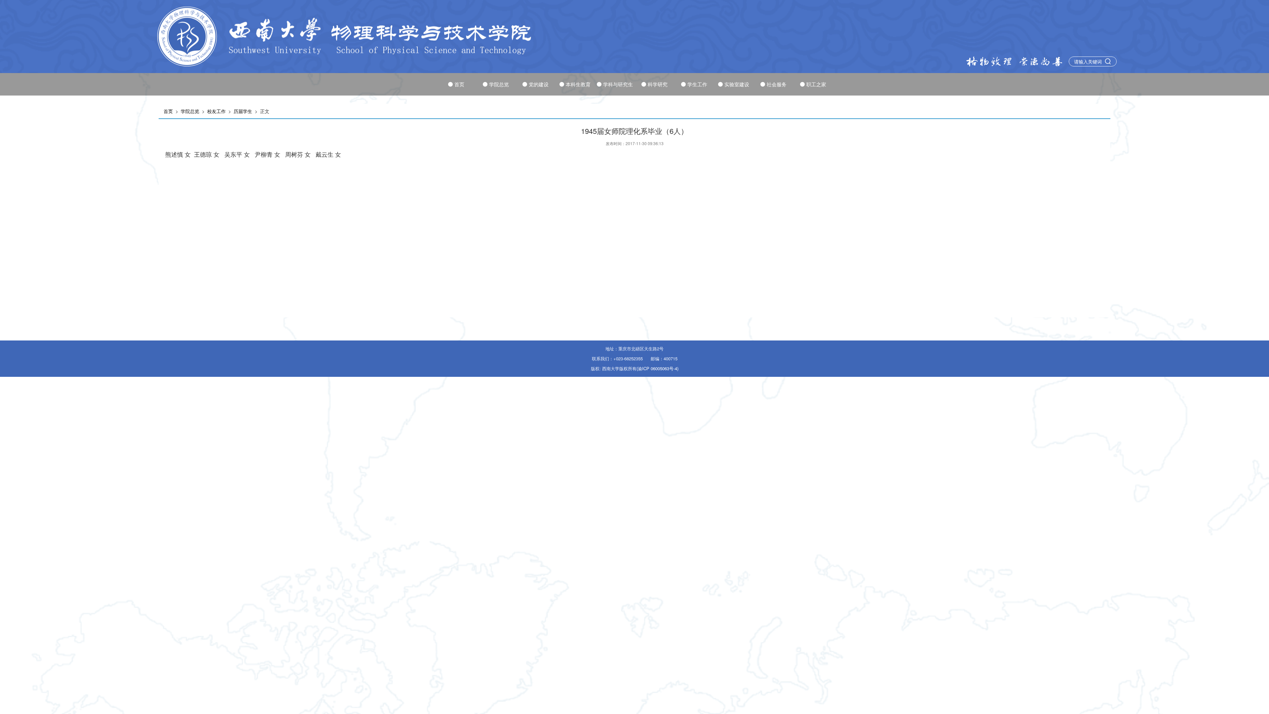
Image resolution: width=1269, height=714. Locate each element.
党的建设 (539, 84)
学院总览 (499, 84)
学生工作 (697, 84)
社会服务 (777, 84)
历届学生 (243, 111)
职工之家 (816, 84)
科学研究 (658, 84)
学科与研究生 (618, 84)
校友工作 (216, 111)
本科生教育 (578, 84)
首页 (459, 84)
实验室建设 (736, 84)
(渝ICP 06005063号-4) (657, 368)
